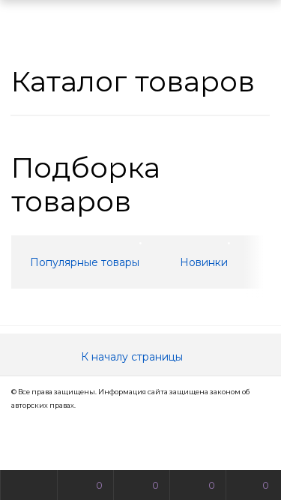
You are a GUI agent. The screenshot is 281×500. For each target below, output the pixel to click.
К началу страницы (133, 357)
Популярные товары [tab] (84, 262)
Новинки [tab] (204, 262)
